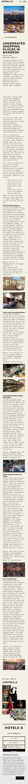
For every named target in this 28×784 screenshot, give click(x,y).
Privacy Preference (17, 780)
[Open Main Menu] (24, 1)
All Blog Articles (11, 37)
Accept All (20, 777)
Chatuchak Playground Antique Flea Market (13, 396)
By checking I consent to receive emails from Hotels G (14, 747)
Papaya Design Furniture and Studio (12, 475)
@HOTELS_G (9, 682)
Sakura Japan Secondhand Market (14, 312)
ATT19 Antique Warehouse (11, 205)
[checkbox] (5, 747)
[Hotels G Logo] (11, 1)
